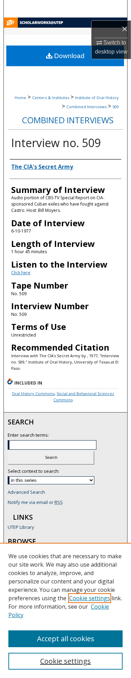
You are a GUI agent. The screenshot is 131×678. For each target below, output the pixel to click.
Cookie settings (89, 598)
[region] (65, 610)
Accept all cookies (65, 638)
